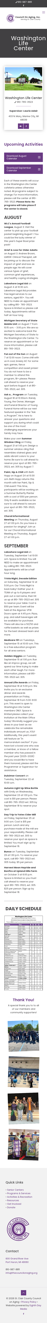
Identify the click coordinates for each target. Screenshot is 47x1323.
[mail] (20, 126)
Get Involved (14, 1203)
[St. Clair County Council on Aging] (23, 18)
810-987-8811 (25, 2)
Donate (11, 1207)
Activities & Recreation (19, 1196)
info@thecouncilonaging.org (21, 1272)
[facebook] (26, 126)
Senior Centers (15, 1189)
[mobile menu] (43, 12)
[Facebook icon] (24, 5)
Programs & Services (18, 1193)
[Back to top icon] (23, 1292)
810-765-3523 (25, 102)
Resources (13, 1200)
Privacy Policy (28, 1301)
